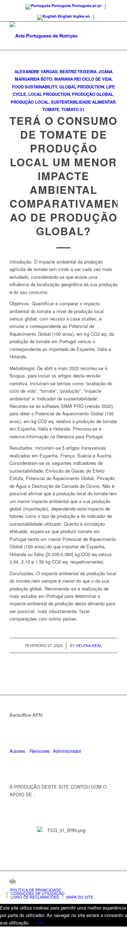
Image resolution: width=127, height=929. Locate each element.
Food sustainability (34, 87)
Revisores (39, 751)
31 (82, 109)
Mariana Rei (67, 79)
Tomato (70, 109)
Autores (17, 751)
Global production (81, 87)
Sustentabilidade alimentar (83, 102)
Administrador (67, 751)
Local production (49, 94)
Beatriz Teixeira (78, 72)
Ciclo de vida (96, 79)
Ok (40, 922)
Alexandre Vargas (36, 72)
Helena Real (89, 645)
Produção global (92, 94)
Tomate (50, 109)
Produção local (30, 102)
